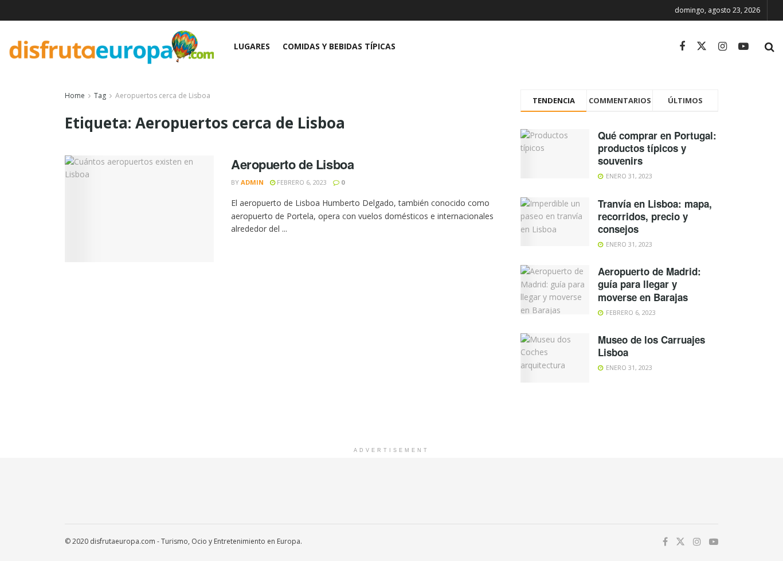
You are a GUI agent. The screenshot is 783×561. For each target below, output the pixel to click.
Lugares (252, 46)
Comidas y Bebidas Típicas (339, 46)
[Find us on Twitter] (701, 46)
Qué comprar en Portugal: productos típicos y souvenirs (657, 147)
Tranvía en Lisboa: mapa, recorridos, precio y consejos (655, 216)
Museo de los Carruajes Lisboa (651, 346)
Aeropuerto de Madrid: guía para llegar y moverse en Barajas (649, 283)
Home (75, 95)
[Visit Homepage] (111, 46)
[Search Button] (769, 46)
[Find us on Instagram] (722, 46)
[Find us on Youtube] (743, 46)
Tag (100, 95)
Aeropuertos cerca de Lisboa (162, 95)
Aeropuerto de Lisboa (292, 164)
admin (252, 182)
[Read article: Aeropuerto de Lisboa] (139, 208)
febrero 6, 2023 (301, 182)
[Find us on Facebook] (682, 46)
